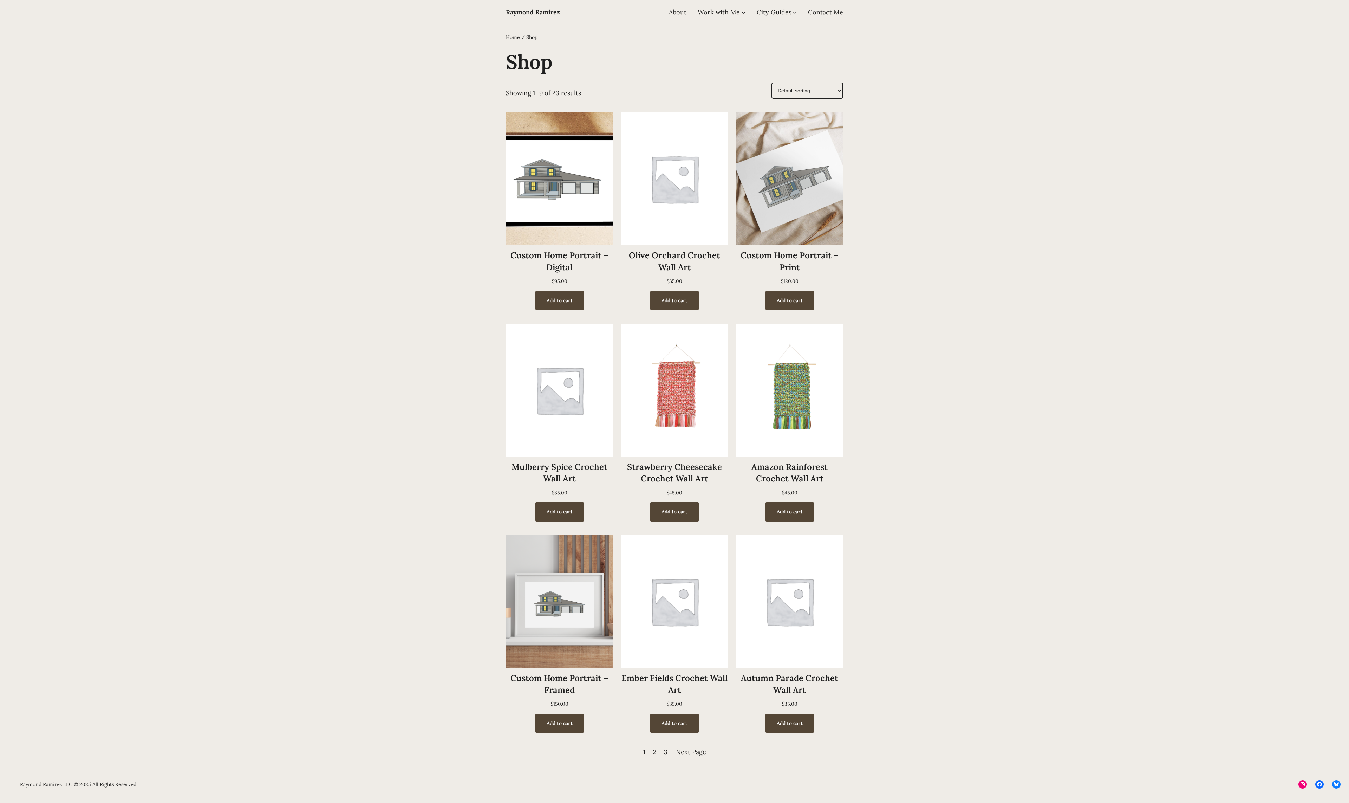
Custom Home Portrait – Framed (559, 684)
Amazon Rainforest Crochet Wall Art (789, 472)
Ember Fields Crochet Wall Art (674, 684)
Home (513, 37)
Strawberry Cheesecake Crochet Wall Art (674, 472)
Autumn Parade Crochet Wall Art (789, 684)
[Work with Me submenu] (743, 12)
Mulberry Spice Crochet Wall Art (559, 472)
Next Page (691, 752)
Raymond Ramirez (533, 12)
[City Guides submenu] (795, 12)
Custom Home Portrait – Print (790, 261)
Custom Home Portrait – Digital (559, 261)
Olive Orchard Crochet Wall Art (674, 261)
